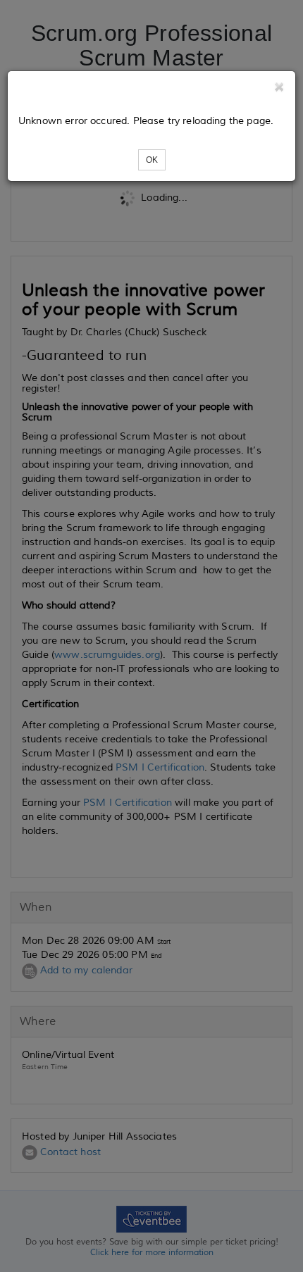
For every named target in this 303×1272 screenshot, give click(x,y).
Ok (152, 160)
